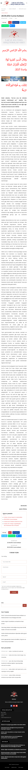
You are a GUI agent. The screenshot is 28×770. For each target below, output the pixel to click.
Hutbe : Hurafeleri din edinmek (16, 651)
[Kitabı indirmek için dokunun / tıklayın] (14, 77)
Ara (2, 603)
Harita (2, 715)
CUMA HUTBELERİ (12, 9)
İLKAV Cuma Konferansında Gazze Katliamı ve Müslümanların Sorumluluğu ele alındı (13, 745)
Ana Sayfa (7, 767)
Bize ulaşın (3, 712)
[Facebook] (11, 706)
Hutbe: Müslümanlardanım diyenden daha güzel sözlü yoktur (13, 757)
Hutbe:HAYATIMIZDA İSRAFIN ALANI (13, 521)
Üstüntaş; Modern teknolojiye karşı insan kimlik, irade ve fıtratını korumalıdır (13, 753)
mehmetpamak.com (6, 717)
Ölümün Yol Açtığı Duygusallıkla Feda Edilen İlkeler (13, 724)
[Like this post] (10, 22)
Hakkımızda (3, 714)
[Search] (26, 3)
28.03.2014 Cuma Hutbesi (10, 519)
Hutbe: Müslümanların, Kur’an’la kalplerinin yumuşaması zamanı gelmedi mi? (11, 737)
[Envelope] (17, 706)
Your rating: (4, 556)
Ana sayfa (3, 9)
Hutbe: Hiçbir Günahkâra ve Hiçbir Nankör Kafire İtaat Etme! (13, 732)
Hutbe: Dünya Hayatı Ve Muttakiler (13, 517)
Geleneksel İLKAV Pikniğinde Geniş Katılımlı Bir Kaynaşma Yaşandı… (12, 728)
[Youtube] (14, 706)
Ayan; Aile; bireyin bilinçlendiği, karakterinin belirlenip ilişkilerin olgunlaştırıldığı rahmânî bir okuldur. (12, 663)
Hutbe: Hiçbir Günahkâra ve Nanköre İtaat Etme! (13, 749)
